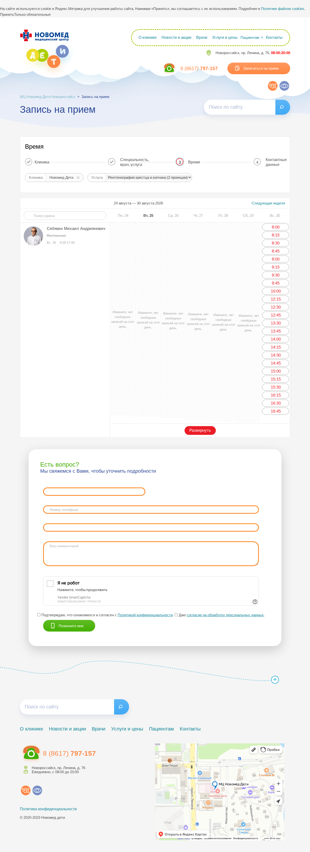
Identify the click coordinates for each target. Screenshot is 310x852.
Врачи (201, 37)
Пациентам (161, 728)
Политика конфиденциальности (48, 809)
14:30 (276, 355)
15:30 (276, 387)
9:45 (275, 283)
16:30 (276, 403)
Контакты (274, 37)
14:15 (276, 347)
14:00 (276, 339)
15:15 (276, 379)
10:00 (276, 291)
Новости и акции (176, 37)
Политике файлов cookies (282, 9)
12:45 (276, 315)
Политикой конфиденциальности (145, 615)
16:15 (276, 395)
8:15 (275, 235)
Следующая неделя (268, 203)
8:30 (275, 243)
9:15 (275, 267)
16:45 (276, 411)
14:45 (276, 363)
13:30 (276, 323)
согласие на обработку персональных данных (225, 615)
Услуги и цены (225, 37)
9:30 (275, 275)
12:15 (276, 299)
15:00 (276, 371)
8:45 (275, 251)
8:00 (275, 227)
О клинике (148, 37)
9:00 (275, 259)
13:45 (276, 331)
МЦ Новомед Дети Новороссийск (47, 97)
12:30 (276, 307)
